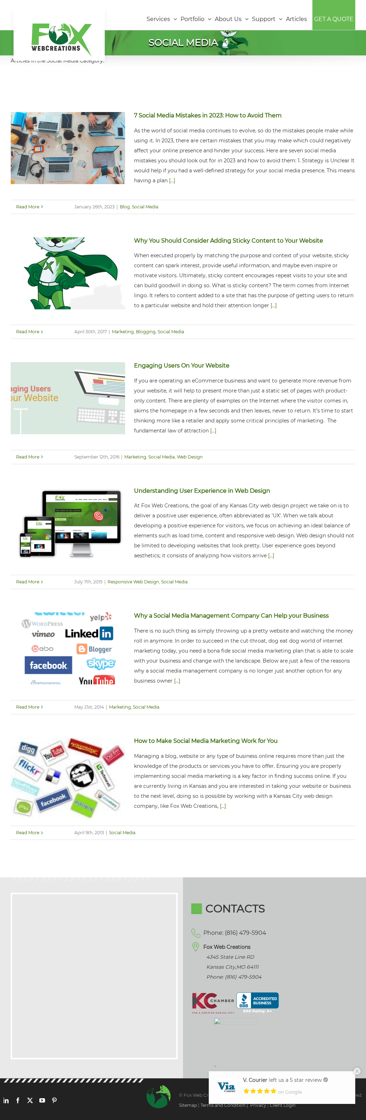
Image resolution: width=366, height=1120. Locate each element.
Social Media (145, 206)
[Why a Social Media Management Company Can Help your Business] (68, 648)
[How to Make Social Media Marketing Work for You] (68, 778)
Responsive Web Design (133, 581)
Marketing (123, 331)
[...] (172, 180)
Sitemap (188, 1105)
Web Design (190, 457)
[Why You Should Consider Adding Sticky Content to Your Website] (68, 273)
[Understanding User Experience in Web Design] (68, 523)
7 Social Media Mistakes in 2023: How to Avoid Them (208, 115)
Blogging (145, 331)
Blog (125, 206)
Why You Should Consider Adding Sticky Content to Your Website (228, 240)
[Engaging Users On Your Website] (68, 398)
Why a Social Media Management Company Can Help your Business (231, 615)
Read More (27, 206)
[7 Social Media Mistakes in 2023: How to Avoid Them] (68, 148)
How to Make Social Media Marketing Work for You (206, 741)
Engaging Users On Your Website (181, 365)
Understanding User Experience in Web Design (202, 490)
